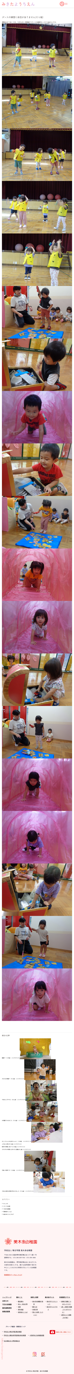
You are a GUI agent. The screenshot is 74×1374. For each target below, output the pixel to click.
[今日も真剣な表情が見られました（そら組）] (49, 1191)
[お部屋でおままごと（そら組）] (42, 1120)
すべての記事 (6, 1206)
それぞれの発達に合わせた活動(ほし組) (12, 1149)
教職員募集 (6, 1311)
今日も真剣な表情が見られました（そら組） (13, 1191)
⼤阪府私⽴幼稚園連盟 (37, 1335)
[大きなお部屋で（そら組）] (40, 1078)
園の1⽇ (34, 1307)
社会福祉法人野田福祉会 (12, 1341)
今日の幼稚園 (6, 1209)
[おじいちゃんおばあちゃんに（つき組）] (47, 1141)
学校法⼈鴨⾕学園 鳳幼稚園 (12, 1332)
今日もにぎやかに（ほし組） (9, 1099)
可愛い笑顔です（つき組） (9, 1170)
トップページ (7, 1297)
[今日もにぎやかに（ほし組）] (41, 1099)
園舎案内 (20, 1301)
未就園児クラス (64, 1297)
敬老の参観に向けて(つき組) (9, 1146)
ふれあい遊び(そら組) (7, 1144)
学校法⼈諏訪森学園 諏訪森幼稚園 (15, 1335)
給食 (19, 1307)
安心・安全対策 (22, 1304)
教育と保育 (34, 1297)
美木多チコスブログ (8, 1214)
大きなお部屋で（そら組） (9, 1078)
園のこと (19, 1297)
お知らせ (5, 1301)
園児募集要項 (7, 1308)
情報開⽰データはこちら (12, 1275)
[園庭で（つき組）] (35, 1058)
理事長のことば (7, 1211)
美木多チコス (49, 1297)
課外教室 (20, 1309)
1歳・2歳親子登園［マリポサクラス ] (66, 1309)
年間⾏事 (35, 1309)
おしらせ (5, 1203)
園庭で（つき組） (6, 1058)
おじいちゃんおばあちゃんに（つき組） (12, 1141)
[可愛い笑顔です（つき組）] (40, 1170)
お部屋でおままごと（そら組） (10, 1120)
